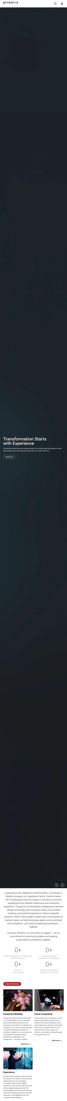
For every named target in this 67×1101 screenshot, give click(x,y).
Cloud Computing (43, 1014)
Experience (9, 1072)
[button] (56, 885)
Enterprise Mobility (13, 1014)
